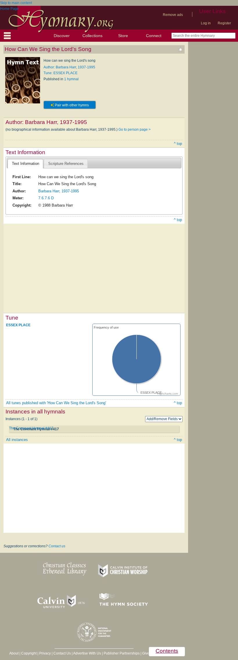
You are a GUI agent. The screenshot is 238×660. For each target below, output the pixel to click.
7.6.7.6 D (46, 198)
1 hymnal (71, 79)
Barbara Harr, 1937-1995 (58, 191)
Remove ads (173, 15)
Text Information (25, 163)
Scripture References (66, 163)
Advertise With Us (87, 653)
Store (123, 35)
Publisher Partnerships (122, 653)
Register (224, 23)
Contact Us (62, 653)
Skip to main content (16, 3)
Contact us (56, 546)
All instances (17, 439)
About (14, 653)
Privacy (45, 653)
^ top (178, 143)
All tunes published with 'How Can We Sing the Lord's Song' (56, 403)
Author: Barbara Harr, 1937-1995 (69, 67)
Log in (206, 23)
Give (145, 653)
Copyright (29, 653)
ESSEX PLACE (18, 325)
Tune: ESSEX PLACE (60, 73)
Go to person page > (134, 129)
